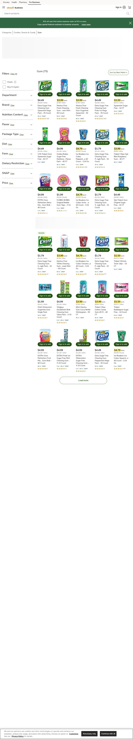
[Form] (31, 153)
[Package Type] (31, 134)
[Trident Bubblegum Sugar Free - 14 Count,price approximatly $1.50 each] (121, 299)
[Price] (31, 183)
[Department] (31, 95)
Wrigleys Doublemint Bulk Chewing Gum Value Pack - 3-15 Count (64, 312)
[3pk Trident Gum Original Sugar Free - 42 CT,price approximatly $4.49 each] (121, 192)
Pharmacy (23, 2)
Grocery (6, 2)
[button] (121, 7)
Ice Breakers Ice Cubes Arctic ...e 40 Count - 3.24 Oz (82, 204)
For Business (34, 2)
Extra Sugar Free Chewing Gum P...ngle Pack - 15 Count (102, 158)
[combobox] (66, 13)
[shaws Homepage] (15, 7)
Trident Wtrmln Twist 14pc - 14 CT (120, 263)
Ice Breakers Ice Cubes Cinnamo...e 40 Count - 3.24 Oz (83, 265)
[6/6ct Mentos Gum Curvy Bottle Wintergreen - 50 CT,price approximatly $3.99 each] (83, 299)
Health (14, 2)
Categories (6, 32)
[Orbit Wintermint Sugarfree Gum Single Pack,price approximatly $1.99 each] (45, 299)
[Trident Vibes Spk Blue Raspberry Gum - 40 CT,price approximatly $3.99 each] (121, 145)
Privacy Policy (18, 736)
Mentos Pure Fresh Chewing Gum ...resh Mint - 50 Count (64, 109)
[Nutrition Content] (31, 114)
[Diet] (31, 144)
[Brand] (31, 105)
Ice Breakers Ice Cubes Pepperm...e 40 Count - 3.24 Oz (82, 158)
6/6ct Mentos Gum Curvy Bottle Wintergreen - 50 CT (83, 311)
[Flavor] (31, 124)
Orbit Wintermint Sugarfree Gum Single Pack (45, 309)
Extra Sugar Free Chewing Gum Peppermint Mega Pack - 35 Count (102, 359)
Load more (83, 380)
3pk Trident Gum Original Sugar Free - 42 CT (120, 202)
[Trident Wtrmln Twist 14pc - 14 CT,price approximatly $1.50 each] (121, 252)
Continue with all (108, 734)
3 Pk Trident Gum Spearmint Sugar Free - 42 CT (45, 156)
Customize (73, 734)
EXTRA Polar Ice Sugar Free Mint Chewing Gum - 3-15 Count (63, 359)
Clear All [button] (13, 74)
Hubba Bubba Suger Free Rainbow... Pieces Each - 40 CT (64, 158)
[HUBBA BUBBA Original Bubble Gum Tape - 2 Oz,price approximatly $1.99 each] (64, 192)
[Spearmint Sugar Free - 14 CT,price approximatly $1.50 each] (121, 96)
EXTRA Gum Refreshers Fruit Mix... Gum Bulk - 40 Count (44, 359)
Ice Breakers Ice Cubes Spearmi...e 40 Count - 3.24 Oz (121, 359)
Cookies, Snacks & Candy (24, 32)
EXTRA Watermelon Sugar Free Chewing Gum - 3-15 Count (82, 360)
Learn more (86, 24)
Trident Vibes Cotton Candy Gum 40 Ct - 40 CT (101, 311)
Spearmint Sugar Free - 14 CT (121, 106)
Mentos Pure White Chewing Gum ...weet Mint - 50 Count (63, 265)
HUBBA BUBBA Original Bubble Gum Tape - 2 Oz (64, 202)
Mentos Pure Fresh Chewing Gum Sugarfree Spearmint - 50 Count (82, 110)
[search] (127, 13)
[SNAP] (31, 173)
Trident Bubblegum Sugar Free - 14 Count (121, 309)
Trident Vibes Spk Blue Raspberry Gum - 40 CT (121, 156)
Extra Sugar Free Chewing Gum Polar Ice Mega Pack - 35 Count (101, 109)
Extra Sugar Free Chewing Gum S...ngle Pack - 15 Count (102, 204)
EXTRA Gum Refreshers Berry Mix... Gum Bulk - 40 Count (44, 204)
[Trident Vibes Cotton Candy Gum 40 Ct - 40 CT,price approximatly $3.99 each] (102, 301)
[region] (66, 734)
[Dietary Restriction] (31, 163)
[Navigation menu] (3, 7)
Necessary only (89, 734)
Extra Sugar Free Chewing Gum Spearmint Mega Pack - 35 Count (44, 109)
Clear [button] (12, 105)
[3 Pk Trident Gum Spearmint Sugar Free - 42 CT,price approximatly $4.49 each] (45, 145)
